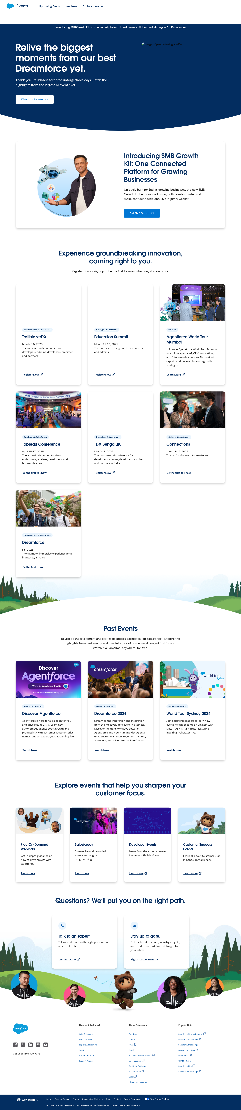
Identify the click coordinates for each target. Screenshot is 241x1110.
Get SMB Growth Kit (142, 213)
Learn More (174, 374)
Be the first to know (34, 473)
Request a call (67, 959)
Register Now (30, 374)
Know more (178, 27)
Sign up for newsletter (144, 959)
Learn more (28, 873)
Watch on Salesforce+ (34, 99)
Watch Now (29, 750)
